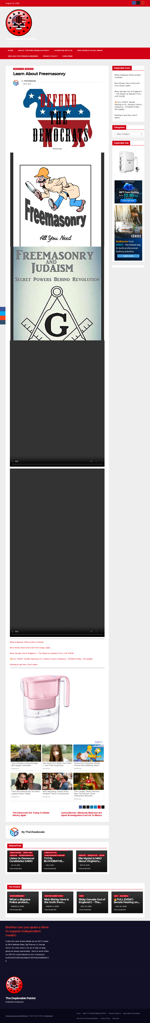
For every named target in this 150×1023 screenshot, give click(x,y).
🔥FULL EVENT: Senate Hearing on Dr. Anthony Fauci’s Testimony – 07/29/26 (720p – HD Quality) (51, 659)
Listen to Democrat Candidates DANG (21, 860)
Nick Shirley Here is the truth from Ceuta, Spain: (30, 648)
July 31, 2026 (86, 906)
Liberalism (13, 855)
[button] (138, 53)
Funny (82, 896)
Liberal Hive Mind (15, 852)
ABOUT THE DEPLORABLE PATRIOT (33, 50)
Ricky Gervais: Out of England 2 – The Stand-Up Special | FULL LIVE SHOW (42, 653)
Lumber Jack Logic (50, 852)
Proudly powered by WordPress (16, 1016)
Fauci (116, 896)
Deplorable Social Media (90, 50)
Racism (101, 855)
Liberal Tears (27, 852)
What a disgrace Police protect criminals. (27, 642)
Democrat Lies (18, 69)
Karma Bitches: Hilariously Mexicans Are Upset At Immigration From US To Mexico (81, 814)
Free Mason (29, 69)
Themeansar (48, 1016)
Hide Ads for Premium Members (23, 56)
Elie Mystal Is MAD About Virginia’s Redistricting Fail (90, 861)
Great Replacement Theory (54, 896)
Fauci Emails (124, 896)
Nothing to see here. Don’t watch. (24, 664)
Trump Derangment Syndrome (54, 855)
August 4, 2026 (52, 906)
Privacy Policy (50, 56)
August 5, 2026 (17, 906)
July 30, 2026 (121, 906)
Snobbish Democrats (26, 855)
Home (10, 50)
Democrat (82, 855)
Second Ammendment (17, 896)
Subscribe (67, 56)
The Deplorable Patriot (20, 39)
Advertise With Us (63, 50)
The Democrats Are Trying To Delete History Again (31, 814)
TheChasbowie (30, 81)
